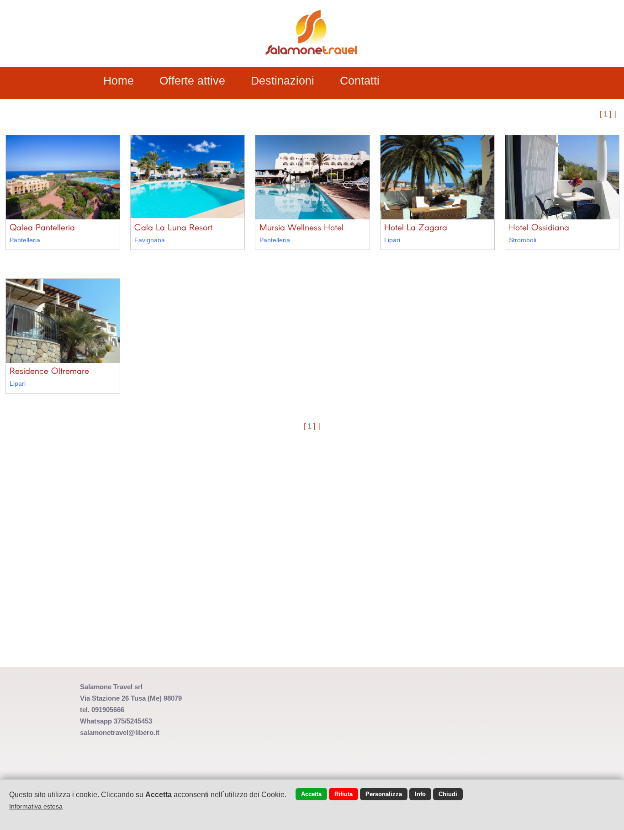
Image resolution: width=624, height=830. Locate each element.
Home (118, 80)
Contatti (360, 80)
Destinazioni (282, 80)
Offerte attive (192, 80)
